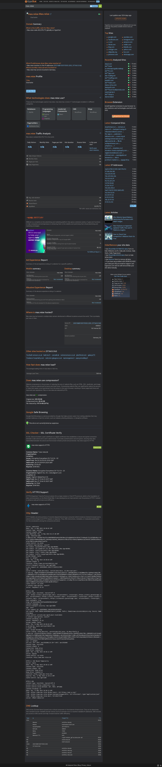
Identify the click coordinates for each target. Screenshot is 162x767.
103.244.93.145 (110, 174)
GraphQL (47, 118)
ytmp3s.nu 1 (110, 146)
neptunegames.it (68, 358)
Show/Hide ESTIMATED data (118, 249)
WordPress (78, 112)
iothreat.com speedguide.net (116, 155)
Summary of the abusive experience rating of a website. (44, 291)
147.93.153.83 (109, 183)
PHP (45, 116)
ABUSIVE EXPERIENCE (81, 1)
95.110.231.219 (110, 181)
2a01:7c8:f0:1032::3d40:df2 (114, 190)
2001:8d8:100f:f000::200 (63, 65)
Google (37, 412)
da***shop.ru (109, 94)
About (89, 765)
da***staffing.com (111, 78)
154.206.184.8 (109, 188)
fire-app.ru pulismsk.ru (113, 134)
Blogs (90, 109)
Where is (39, 312)
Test (99, 506)
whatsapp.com (129, 54)
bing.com (111, 47)
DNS (32, 706)
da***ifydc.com (110, 83)
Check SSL (97, 447)
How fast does (41, 365)
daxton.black (109, 97)
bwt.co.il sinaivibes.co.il (113, 148)
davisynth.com (110, 87)
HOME (40, 1)
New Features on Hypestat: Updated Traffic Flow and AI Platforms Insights (122, 228)
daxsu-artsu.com (111, 85)
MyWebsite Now (34, 126)
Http (32, 513)
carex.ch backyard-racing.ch (115, 129)
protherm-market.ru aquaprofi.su (117, 160)
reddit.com (127, 45)
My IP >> (133, 206)
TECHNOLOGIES (91, 1)
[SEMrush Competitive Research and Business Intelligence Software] (34, 218)
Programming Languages (48, 110)
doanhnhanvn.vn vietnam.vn (115, 127)
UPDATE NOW (121, 18)
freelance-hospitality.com (35, 358)
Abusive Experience (39, 287)
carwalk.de (55, 355)
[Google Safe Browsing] (27, 423)
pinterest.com (113, 54)
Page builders (32, 123)
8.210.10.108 (109, 197)
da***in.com (109, 71)
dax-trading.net (110, 76)
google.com (112, 37)
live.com (126, 52)
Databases (31, 109)
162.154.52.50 (109, 193)
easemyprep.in (110, 92)
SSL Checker (44, 433)
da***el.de (108, 66)
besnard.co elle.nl (111, 158)
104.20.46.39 (109, 179)
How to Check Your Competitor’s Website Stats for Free (124, 236)
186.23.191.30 (109, 200)
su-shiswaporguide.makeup (114, 69)
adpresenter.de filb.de (113, 141)
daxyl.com (108, 64)
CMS (74, 109)
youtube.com (128, 37)
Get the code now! (120, 276)
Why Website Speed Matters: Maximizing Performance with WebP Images (123, 219)
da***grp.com (109, 73)
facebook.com (113, 40)
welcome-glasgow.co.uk (53, 358)
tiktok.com (112, 45)
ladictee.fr (47, 355)
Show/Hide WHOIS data (116, 255)
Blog (79, 765)
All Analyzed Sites (71, 765)
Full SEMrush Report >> (94, 252)
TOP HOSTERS (63, 1)
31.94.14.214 (109, 202)
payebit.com (109, 80)
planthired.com (81, 355)
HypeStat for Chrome (122, 116)
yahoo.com (127, 49)
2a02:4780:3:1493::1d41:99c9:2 (115, 169)
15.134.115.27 (109, 186)
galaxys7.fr (91, 355)
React (61, 114)
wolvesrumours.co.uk (68, 355)
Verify (37, 492)
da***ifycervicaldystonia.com (115, 90)
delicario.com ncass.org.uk (115, 136)
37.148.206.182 (110, 171)
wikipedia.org (112, 52)
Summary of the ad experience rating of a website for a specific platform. (49, 264)
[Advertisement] (63, 47)
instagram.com (129, 40)
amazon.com (128, 42)
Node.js (46, 114)
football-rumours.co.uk (34, 355)
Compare (95, 6)
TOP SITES (45, 1)
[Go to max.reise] (50, 14)
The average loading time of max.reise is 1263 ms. (42, 369)
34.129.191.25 (109, 195)
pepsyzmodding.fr (82, 358)
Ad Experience (37, 260)
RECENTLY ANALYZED (54, 1)
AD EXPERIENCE (71, 1)
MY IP (97, 1)
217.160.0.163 (77, 65)
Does (42, 380)
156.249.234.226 (110, 176)
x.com (110, 42)
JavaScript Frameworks (62, 110)
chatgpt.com (112, 49)
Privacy (84, 765)
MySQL (31, 112)
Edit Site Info (30, 91)
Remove (111, 259)
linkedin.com (128, 47)
